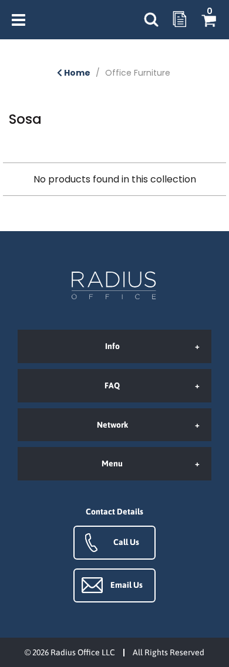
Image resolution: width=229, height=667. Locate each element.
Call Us (126, 542)
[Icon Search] (151, 19)
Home (76, 73)
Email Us (126, 585)
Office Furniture (137, 73)
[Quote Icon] (179, 20)
